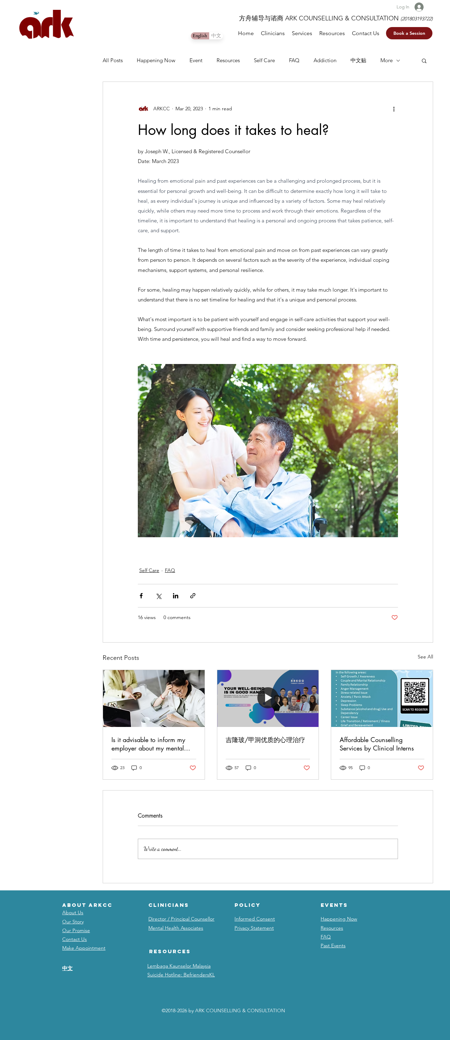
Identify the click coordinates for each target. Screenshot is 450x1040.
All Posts (113, 60)
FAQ (294, 60)
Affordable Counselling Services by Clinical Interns (377, 743)
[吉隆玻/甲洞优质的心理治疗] (268, 698)
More (386, 60)
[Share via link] (192, 595)
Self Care (264, 60)
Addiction (325, 60)
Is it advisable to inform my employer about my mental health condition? (148, 743)
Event (195, 60)
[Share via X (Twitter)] (158, 595)
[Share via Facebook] (141, 595)
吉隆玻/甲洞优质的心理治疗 (265, 739)
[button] (409, 33)
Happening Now (156, 60)
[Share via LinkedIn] (175, 595)
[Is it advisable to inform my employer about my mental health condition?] (154, 698)
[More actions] (394, 108)
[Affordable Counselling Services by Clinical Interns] (382, 698)
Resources (228, 60)
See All (425, 657)
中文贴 (358, 60)
